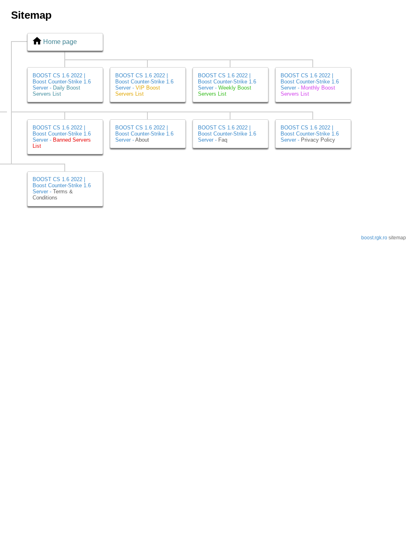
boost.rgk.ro (374, 238)
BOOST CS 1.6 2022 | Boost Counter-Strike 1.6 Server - (62, 84)
